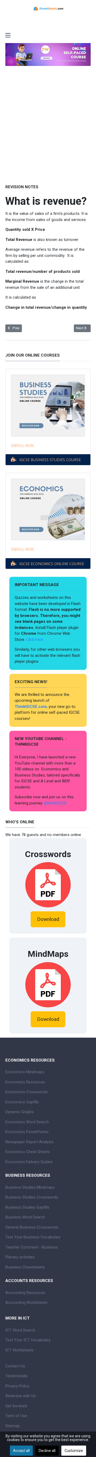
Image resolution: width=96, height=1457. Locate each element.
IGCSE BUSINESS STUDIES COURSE (50, 459)
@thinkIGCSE (55, 803)
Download (48, 919)
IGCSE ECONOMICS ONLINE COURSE (51, 563)
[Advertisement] (48, 132)
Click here (35, 639)
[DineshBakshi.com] (48, 8)
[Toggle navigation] (7, 36)
